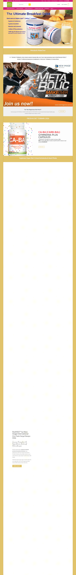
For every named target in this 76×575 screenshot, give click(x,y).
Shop (45, 0)
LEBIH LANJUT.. (17, 466)
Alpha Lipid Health (10, 8)
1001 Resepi (61, 0)
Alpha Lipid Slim (20, 8)
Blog (42, 0)
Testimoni (46, 8)
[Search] (30, 5)
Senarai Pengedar (54, 0)
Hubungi (48, 0)
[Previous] (6, 28)
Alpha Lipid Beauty (29, 8)
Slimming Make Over (39, 8)
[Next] (70, 28)
